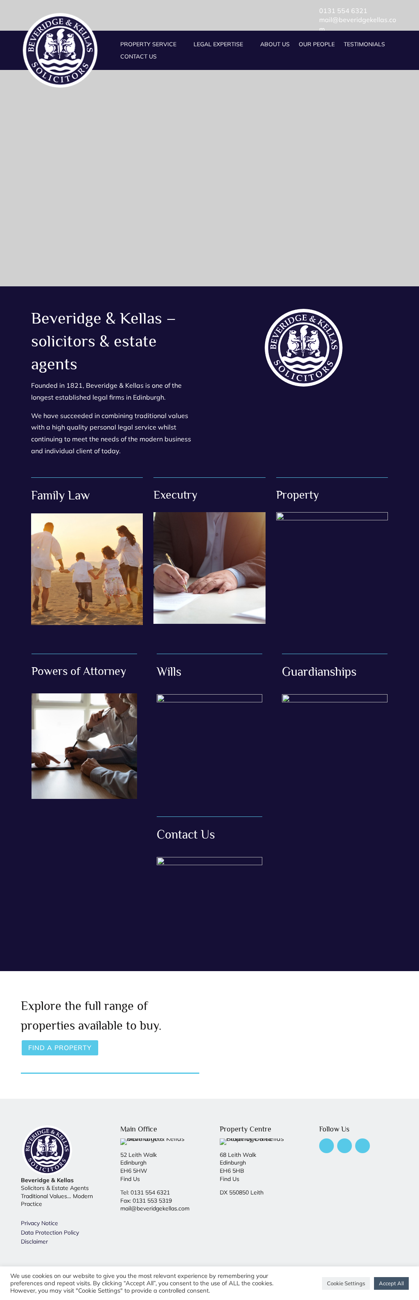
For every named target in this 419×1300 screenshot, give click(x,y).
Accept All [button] (391, 1283)
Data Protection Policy (50, 1232)
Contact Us (138, 57)
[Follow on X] (344, 1145)
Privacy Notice (39, 1223)
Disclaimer (34, 1241)
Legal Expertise (218, 44)
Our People (317, 44)
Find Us (130, 1179)
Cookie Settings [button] (346, 1283)
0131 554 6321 (343, 11)
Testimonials (364, 44)
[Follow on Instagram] (362, 1145)
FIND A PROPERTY (60, 1048)
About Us (275, 44)
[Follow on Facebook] (326, 1145)
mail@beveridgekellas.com (154, 1208)
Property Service (148, 44)
